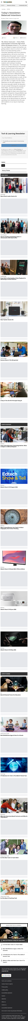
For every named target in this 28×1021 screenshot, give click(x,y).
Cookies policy (5, 990)
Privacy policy (5, 987)
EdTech (8, 9)
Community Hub (23, 5)
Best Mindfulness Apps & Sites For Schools (13, 949)
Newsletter (24, 37)
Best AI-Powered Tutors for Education (14, 940)
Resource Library (11, 5)
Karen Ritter (4, 88)
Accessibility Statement (7, 1007)
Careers (3, 995)
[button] (2, 2)
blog (3, 165)
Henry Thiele (5, 18)
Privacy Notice (19, 150)
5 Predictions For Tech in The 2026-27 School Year (14, 955)
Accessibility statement (7, 993)
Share (5, 37)
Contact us (4, 1004)
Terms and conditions (7, 981)
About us (4, 1001)
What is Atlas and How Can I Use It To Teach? (14, 961)
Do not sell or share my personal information (12, 1010)
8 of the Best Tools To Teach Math (12, 944)
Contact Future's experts (7, 984)
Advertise (4, 998)
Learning (3, 9)
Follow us (16, 37)
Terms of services (17, 149)
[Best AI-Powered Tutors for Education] (14, 935)
